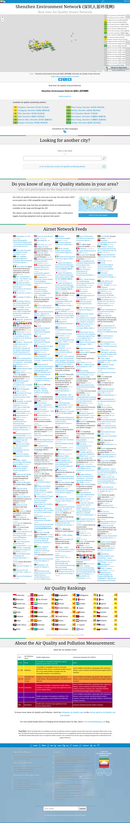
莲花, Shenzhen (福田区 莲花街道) (29, 116)
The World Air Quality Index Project (104, 754)
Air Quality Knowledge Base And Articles (28, 767)
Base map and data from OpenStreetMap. (68, 794)
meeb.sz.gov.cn (65, 96)
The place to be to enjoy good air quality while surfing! (73, 796)
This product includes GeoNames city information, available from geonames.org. (71, 768)
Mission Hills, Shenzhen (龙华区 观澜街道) (33, 119)
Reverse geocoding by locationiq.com (67, 791)
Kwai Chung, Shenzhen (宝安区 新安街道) (86, 107)
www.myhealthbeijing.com (94, 721)
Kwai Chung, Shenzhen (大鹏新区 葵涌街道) (87, 119)
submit (83, 808)
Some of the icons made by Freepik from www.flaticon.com (68, 785)
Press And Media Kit (20, 758)
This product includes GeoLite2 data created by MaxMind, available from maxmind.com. (73, 764)
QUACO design (59, 799)
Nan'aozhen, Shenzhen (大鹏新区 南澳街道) (87, 116)
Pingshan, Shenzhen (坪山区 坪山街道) (31, 107)
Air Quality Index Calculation (24, 781)
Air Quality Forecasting (21, 783)
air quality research (23, 762)
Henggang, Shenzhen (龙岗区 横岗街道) (32, 110)
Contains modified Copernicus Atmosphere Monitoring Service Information (73, 780)
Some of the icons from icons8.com (66, 788)
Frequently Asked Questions (27, 775)
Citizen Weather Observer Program (66, 777)
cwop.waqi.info (87, 777)
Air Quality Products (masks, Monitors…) (27, 785)
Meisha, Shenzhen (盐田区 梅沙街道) (84, 110)
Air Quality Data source (22, 779)
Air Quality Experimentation (23, 769)
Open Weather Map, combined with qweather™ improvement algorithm (70, 773)
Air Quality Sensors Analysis (23, 771)
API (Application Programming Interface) (28, 787)
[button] (2, 17)
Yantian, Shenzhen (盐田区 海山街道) (84, 122)
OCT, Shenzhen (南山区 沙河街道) (83, 113)
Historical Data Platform (22, 789)
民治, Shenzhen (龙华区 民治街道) (29, 113)
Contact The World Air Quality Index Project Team (31, 756)
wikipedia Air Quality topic (73, 712)
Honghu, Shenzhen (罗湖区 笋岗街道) (31, 122)
